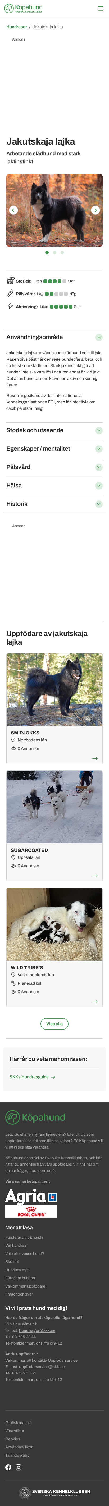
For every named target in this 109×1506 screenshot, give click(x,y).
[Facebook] (8, 1467)
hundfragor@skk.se (37, 1330)
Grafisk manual (18, 1423)
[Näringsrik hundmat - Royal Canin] (31, 1211)
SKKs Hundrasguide (29, 1077)
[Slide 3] (62, 252)
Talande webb (17, 1455)
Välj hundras (15, 1245)
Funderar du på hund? (24, 1237)
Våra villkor (14, 1431)
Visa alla (54, 1024)
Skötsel (12, 1261)
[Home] (24, 8)
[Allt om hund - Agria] (31, 1196)
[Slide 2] (54, 252)
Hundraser (16, 27)
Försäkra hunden (20, 1278)
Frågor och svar (19, 1294)
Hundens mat (17, 1270)
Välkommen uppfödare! (25, 1286)
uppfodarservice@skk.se (42, 1367)
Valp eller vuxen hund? (24, 1253)
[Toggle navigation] (101, 8)
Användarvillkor (19, 1447)
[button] (13, 210)
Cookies (12, 1439)
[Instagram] (18, 1467)
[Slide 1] (47, 252)
